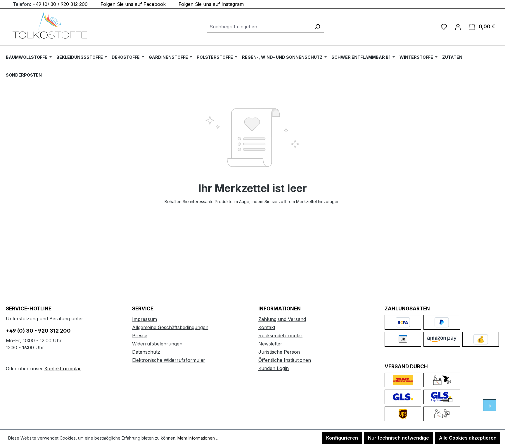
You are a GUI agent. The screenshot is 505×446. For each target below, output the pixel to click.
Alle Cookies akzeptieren (468, 438)
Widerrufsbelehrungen (157, 344)
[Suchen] (317, 26)
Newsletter (270, 344)
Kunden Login (273, 368)
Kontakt (266, 327)
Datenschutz (146, 352)
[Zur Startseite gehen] (50, 25)
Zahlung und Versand (282, 319)
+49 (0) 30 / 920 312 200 (60, 4)
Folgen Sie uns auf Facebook (133, 4)
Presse (139, 335)
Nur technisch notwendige (398, 438)
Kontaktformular (62, 368)
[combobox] (259, 26)
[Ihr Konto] (458, 26)
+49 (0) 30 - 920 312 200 (38, 331)
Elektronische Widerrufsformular (168, 360)
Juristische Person (279, 352)
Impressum (144, 319)
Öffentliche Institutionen (284, 360)
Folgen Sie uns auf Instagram (211, 4)
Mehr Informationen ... (198, 437)
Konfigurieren (342, 438)
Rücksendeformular (280, 335)
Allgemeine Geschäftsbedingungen (170, 327)
